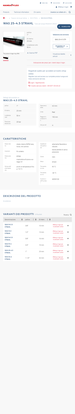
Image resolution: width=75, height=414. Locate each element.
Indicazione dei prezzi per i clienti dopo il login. (49, 63)
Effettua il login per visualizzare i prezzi (58, 225)
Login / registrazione (37, 83)
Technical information (21, 12)
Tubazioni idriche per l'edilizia (19, 18)
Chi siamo (37, 12)
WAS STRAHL (34, 18)
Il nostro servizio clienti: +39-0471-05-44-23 (45, 86)
